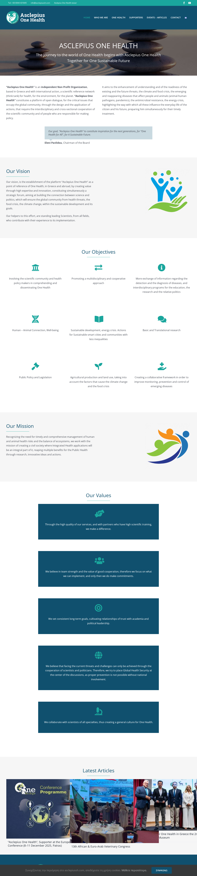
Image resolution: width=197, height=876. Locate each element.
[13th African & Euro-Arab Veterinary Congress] (114, 811)
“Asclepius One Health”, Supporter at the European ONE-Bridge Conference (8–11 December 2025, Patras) (48, 843)
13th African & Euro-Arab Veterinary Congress (100, 846)
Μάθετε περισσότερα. (134, 870)
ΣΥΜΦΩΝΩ (161, 870)
